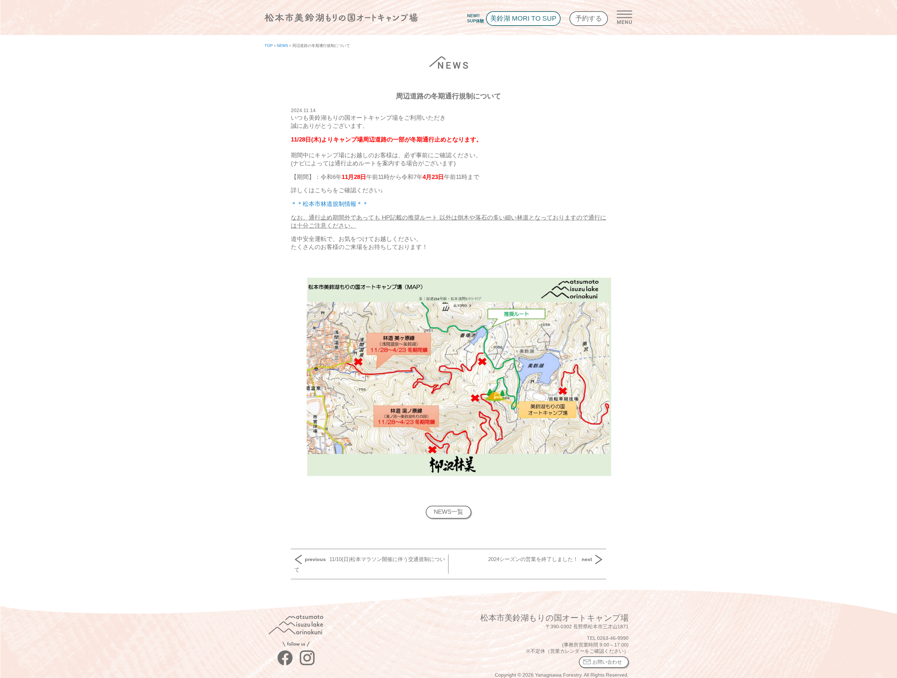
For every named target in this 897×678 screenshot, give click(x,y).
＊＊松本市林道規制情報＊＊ (329, 204)
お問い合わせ (607, 662)
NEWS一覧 (448, 512)
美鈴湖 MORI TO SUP (523, 18)
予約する (588, 18)
